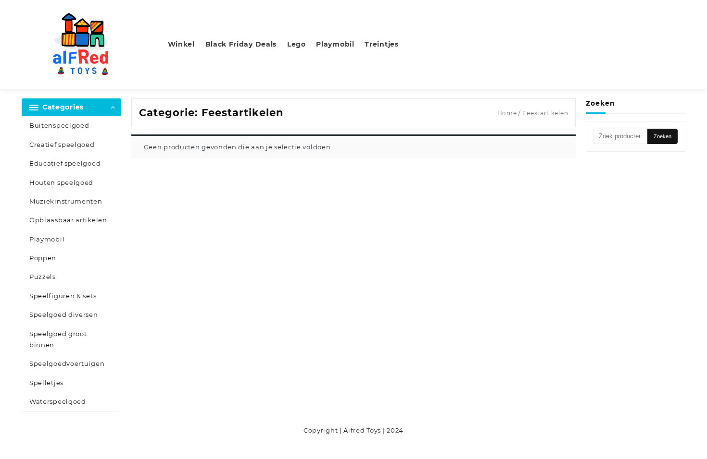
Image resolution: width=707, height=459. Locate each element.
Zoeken (662, 136)
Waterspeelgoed (57, 401)
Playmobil (46, 239)
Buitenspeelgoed (59, 125)
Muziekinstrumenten (65, 201)
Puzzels (42, 276)
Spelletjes (46, 383)
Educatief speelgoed (65, 163)
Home (507, 113)
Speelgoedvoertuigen (66, 363)
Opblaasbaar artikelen (68, 220)
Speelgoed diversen (63, 314)
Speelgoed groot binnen (58, 339)
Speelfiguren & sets (62, 296)
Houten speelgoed (61, 182)
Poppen (42, 258)
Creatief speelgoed (62, 144)
